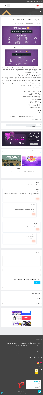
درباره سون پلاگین (39, 1)
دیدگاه (39, 255)
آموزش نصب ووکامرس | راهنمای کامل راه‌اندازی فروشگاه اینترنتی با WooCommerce (12, 167)
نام (39, 268)
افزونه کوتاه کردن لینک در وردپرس (29, 125)
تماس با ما (35, 1)
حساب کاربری (28, 1)
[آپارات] (21, 391)
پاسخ (37, 198)
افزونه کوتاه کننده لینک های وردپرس (17, 125)
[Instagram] (19, 391)
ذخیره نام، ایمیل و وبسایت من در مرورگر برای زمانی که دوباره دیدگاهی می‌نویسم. (27, 279)
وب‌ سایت (38, 273)
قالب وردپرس (38, 303)
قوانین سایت (31, 1)
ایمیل (19, 268)
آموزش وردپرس (38, 298)
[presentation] (2, 151)
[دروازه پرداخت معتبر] (36, 371)
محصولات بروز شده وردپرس (36, 293)
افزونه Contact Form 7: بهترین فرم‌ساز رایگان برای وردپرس (32, 167)
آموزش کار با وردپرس (37, 295)
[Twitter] (23, 391)
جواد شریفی (27, 23)
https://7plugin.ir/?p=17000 (13, 208)
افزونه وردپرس (21, 23)
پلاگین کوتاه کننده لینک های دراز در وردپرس (33, 126)
